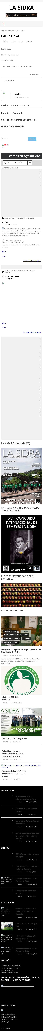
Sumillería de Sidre (10, 642)
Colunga (13, 66)
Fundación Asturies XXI (12, 638)
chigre (8, 66)
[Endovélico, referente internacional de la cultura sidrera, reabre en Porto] (21, 748)
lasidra (5, 41)
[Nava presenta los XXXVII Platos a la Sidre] (7, 881)
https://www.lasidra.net (22, 97)
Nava (25, 66)
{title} (4, 252)
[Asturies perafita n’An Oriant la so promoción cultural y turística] (7, 832)
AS (7, 31)
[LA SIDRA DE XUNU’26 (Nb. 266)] (21, 722)
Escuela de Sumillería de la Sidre (16, 635)
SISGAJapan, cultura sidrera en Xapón (27, 855)
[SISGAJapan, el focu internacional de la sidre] (7, 796)
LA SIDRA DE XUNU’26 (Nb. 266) (14, 739)
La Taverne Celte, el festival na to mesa (27, 822)
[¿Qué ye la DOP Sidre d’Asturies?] (21, 680)
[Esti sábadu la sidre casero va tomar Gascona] (7, 865)
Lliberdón (20, 66)
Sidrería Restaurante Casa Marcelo (19, 119)
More (4, 256)
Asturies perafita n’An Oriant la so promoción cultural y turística (27, 836)
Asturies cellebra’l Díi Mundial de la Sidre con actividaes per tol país (14, 773)
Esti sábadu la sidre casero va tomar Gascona (27, 867)
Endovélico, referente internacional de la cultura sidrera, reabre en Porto (12, 754)
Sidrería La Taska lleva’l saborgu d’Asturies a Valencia (26, 911)
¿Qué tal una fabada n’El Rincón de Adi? (25, 937)
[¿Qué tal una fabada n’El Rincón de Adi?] (7, 938)
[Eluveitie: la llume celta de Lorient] (7, 808)
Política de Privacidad (8, 1017)
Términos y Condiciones (10, 1019)
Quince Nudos (9, 80)
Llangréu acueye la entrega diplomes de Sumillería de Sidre (21, 650)
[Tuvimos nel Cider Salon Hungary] (7, 890)
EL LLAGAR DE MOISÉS (12, 126)
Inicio (3, 31)
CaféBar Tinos (34, 75)
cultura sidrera (10, 631)
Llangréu (26, 638)
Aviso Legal (5, 1022)
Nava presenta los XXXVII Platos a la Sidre (26, 880)
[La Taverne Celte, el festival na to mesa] (7, 820)
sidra (29, 66)
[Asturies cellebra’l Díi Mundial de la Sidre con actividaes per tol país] (21, 766)
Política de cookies (8, 1015)
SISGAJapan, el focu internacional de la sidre (26, 797)
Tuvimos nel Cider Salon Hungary (26, 892)
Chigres (11, 31)
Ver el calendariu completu (32, 261)
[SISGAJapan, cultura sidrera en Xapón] (7, 853)
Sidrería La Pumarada (12, 113)
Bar (4, 66)
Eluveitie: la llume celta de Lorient (26, 810)
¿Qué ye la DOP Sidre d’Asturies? (10, 698)
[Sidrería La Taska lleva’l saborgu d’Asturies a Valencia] (7, 912)
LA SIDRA (21, 7)
